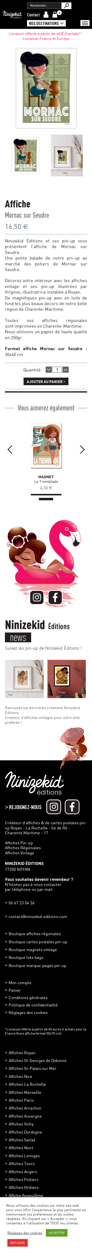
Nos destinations (44, 23)
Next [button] (82, 449)
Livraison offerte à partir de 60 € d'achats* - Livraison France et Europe (46, 36)
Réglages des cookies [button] (28, 1012)
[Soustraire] (49, 370)
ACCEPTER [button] (57, 1233)
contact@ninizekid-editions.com (38, 916)
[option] (25, 155)
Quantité (32, 369)
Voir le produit (40, 444)
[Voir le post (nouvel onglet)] (24, 679)
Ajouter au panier (46, 381)
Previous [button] (10, 449)
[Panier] (54, 15)
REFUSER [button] (17, 1243)
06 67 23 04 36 (22, 902)
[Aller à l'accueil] (12, 15)
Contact (33, 14)
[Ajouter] (66, 370)
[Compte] (46, 15)
